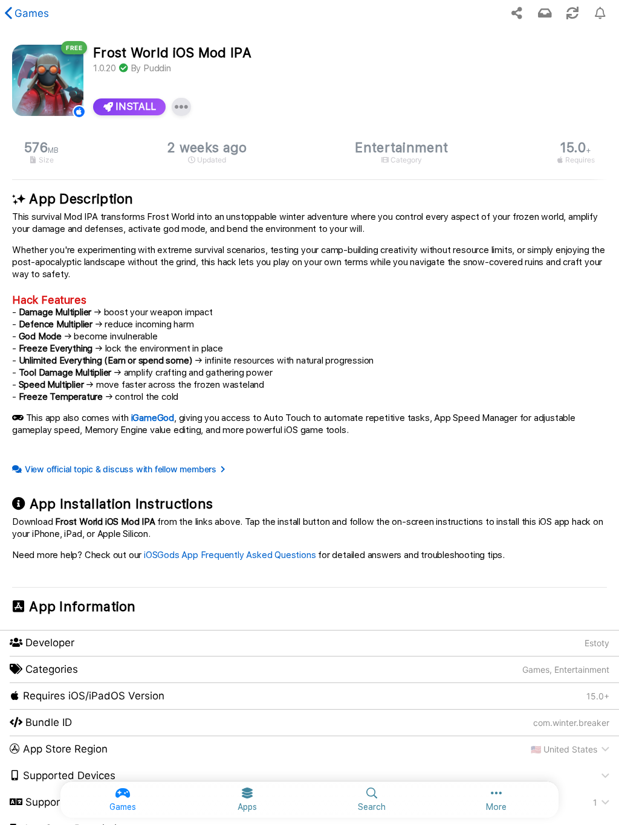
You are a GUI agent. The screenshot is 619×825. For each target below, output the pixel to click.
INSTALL (134, 106)
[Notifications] (545, 13)
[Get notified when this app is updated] (600, 13)
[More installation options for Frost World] (181, 107)
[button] (309, 749)
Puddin (157, 68)
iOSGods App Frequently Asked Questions (230, 555)
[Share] (517, 13)
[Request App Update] (572, 13)
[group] (309, 152)
